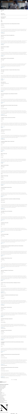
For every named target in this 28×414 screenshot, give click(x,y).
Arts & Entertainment (2, 387)
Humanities (3, 298)
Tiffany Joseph (2, 106)
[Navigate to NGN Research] (3, 382)
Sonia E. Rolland (2, 59)
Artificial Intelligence (3, 322)
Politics (2, 202)
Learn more (2, 32)
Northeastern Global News (4, 384)
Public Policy (3, 133)
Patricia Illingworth (3, 83)
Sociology (4, 202)
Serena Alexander (3, 368)
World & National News (3, 385)
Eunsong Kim (2, 296)
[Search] (26, 9)
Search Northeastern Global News (3, 402)
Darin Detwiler (2, 331)
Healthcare (2, 85)
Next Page (15, 379)
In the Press (1, 396)
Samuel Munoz (2, 355)
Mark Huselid (2, 308)
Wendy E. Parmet (7, 83)
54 (13, 379)
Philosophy (2, 179)
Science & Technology (2, 386)
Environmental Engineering (4, 365)
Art (1, 298)
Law (1, 61)
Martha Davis (2, 36)
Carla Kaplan (2, 118)
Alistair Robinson (2, 166)
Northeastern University (5, 412)
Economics (2, 73)
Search (1, 11)
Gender (2, 127)
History (2, 103)
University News (2, 388)
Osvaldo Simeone (3, 188)
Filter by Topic (2, 13)
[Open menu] (26, 2)
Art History (2, 50)
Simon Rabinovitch (3, 142)
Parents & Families (2, 399)
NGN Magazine (2, 401)
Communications (3, 27)
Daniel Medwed (2, 259)
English (2, 168)
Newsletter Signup (2, 398)
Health (1, 249)
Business (2, 280)
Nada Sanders (2, 271)
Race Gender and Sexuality (4, 108)
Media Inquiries (2, 397)
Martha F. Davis (2, 212)
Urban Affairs (2, 38)
